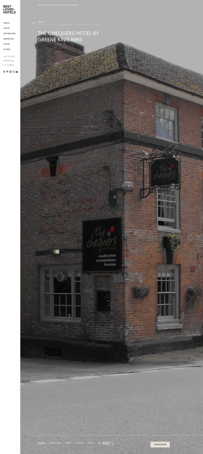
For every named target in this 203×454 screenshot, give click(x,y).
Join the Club (9, 56)
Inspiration (8, 39)
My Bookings (8, 60)
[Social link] (4, 72)
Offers (6, 44)
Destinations (9, 33)
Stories (6, 49)
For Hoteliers (8, 65)
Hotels (6, 28)
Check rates (160, 444)
